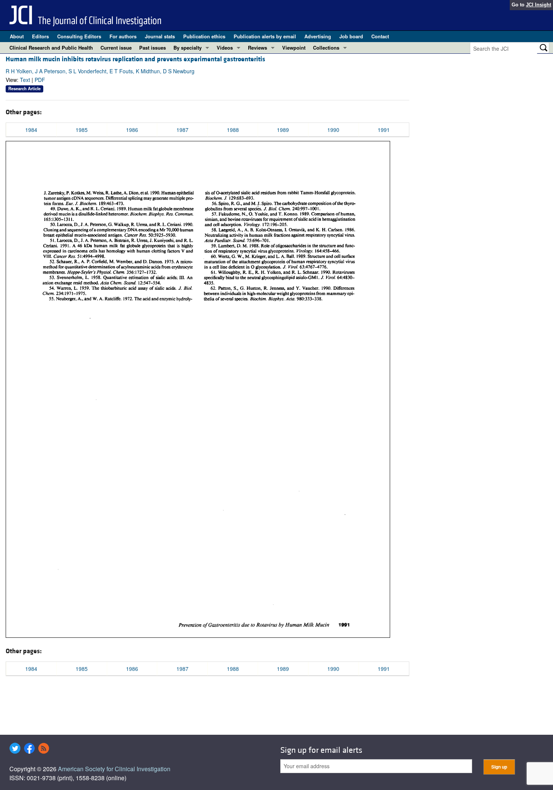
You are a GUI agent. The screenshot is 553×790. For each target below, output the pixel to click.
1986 (132, 129)
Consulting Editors (79, 36)
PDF (40, 79)
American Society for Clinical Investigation (114, 768)
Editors (40, 36)
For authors (123, 36)
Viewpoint (293, 47)
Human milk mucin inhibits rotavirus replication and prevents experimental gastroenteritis (135, 59)
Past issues (152, 47)
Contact (380, 36)
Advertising (317, 36)
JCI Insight (538, 5)
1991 (384, 129)
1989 (283, 129)
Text (25, 79)
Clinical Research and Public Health (51, 47)
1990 (333, 129)
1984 (31, 129)
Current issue (116, 47)
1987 (182, 129)
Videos (225, 47)
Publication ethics (204, 36)
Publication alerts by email (265, 36)
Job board (351, 36)
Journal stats (160, 36)
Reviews (257, 47)
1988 (233, 129)
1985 (82, 129)
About (17, 36)
